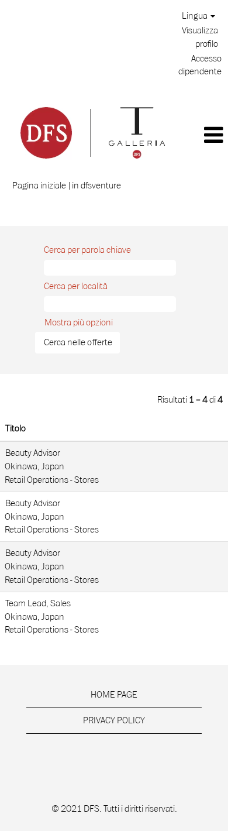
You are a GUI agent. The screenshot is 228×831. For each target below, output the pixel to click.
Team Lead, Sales (38, 603)
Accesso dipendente (200, 65)
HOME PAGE (114, 694)
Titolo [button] (15, 428)
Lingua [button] (195, 16)
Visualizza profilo (200, 37)
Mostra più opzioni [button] (78, 322)
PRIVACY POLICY (114, 720)
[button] (206, 135)
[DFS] (92, 131)
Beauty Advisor (32, 453)
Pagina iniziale (39, 185)
